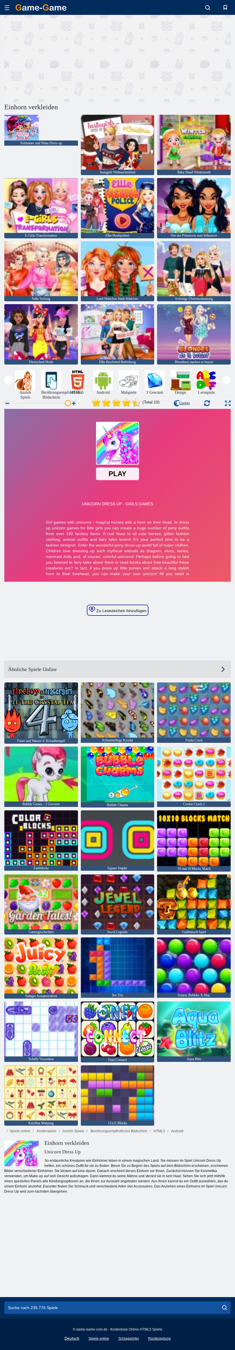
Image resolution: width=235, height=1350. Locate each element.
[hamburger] (6, 7)
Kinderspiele (46, 1131)
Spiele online (20, 1131)
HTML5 (159, 1131)
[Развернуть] (228, 403)
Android (177, 1131)
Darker (184, 403)
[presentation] (8, 380)
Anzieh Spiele (73, 1131)
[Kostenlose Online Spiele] (41, 7)
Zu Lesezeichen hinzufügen (120, 610)
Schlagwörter (128, 1339)
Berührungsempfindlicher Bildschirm (118, 1131)
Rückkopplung (159, 1339)
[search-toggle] (207, 7)
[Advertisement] (61, 58)
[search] (224, 1307)
